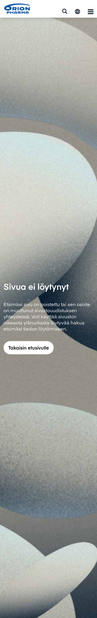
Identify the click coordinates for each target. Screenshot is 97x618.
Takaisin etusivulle (28, 347)
